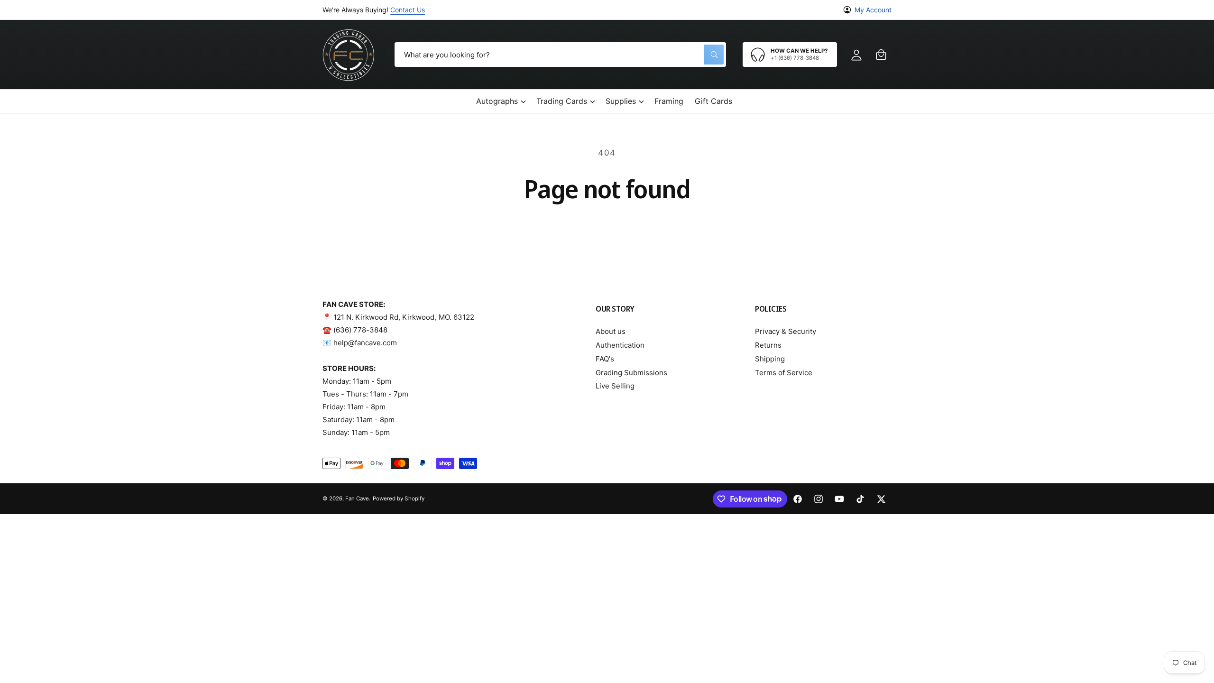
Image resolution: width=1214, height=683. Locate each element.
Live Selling (615, 385)
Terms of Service (783, 372)
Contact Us (407, 10)
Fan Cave (357, 498)
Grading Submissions (631, 372)
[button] (881, 54)
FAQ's (605, 358)
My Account (873, 10)
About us (610, 331)
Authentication (620, 345)
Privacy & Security (785, 331)
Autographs (497, 101)
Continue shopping (607, 229)
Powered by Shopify (398, 498)
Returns (768, 345)
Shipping (770, 358)
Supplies (621, 101)
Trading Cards (561, 101)
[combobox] (560, 54)
